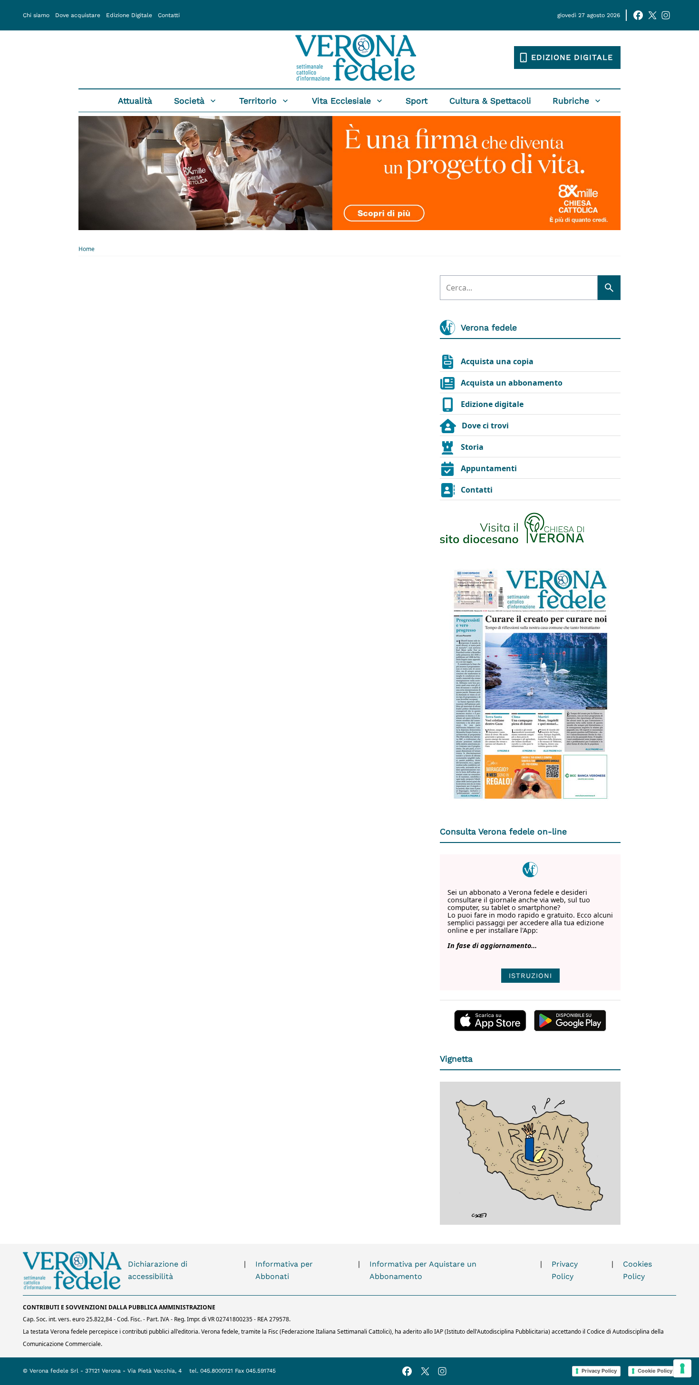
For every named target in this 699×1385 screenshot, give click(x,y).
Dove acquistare (77, 15)
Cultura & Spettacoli (490, 101)
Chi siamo (36, 15)
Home (86, 249)
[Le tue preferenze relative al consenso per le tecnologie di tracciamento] (682, 1368)
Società (189, 101)
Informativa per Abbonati (284, 1270)
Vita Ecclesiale (341, 101)
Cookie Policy (655, 1370)
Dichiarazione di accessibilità (157, 1270)
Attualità (135, 101)
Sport (416, 101)
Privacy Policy (565, 1270)
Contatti (169, 15)
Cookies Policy (637, 1270)
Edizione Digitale (129, 15)
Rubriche (571, 101)
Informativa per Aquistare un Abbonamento (422, 1270)
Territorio (258, 101)
